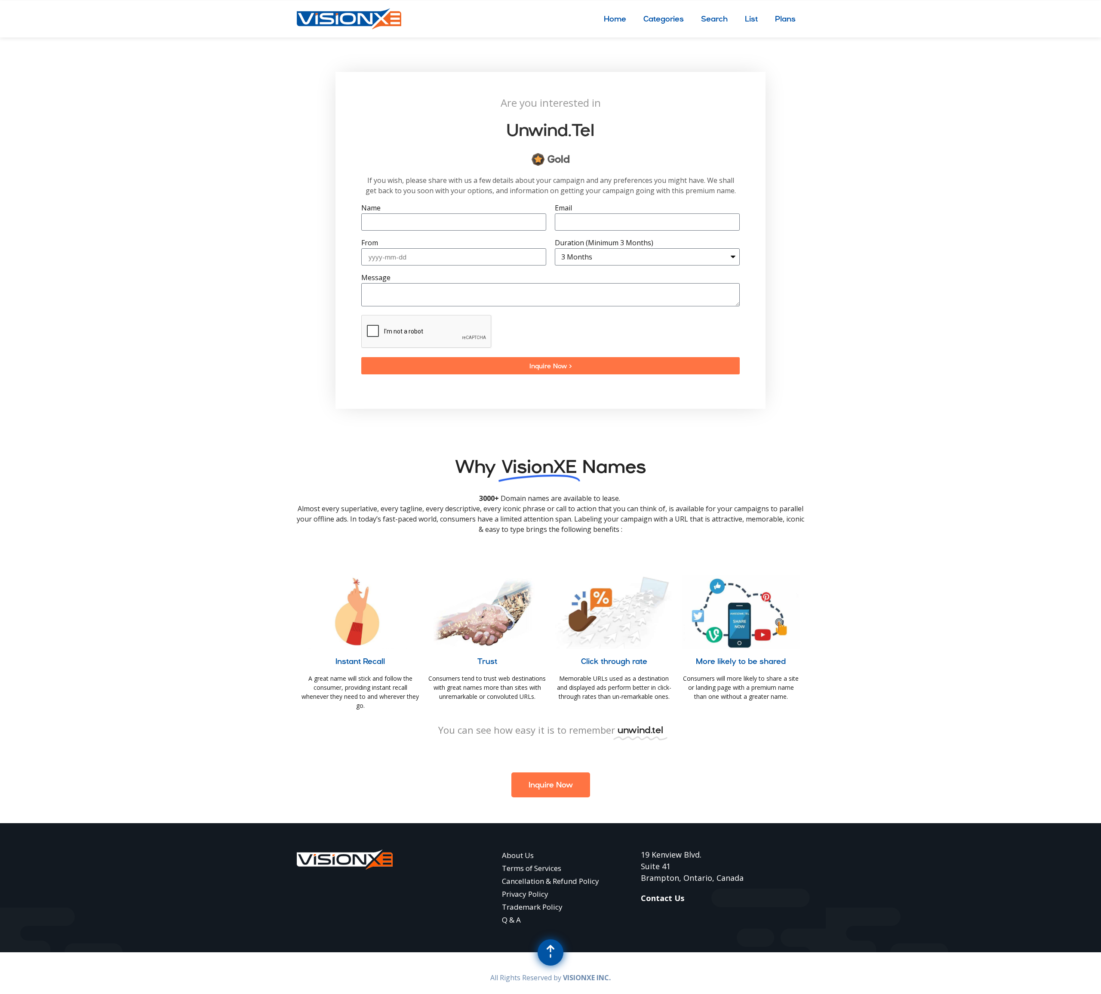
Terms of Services (531, 868)
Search (714, 19)
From (369, 243)
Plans (785, 19)
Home (615, 19)
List (751, 19)
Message (376, 278)
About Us (518, 855)
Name (371, 208)
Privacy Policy (525, 894)
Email (563, 208)
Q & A (511, 920)
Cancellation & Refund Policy (550, 881)
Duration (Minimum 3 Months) (604, 243)
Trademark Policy (532, 907)
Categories (663, 19)
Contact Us (662, 898)
